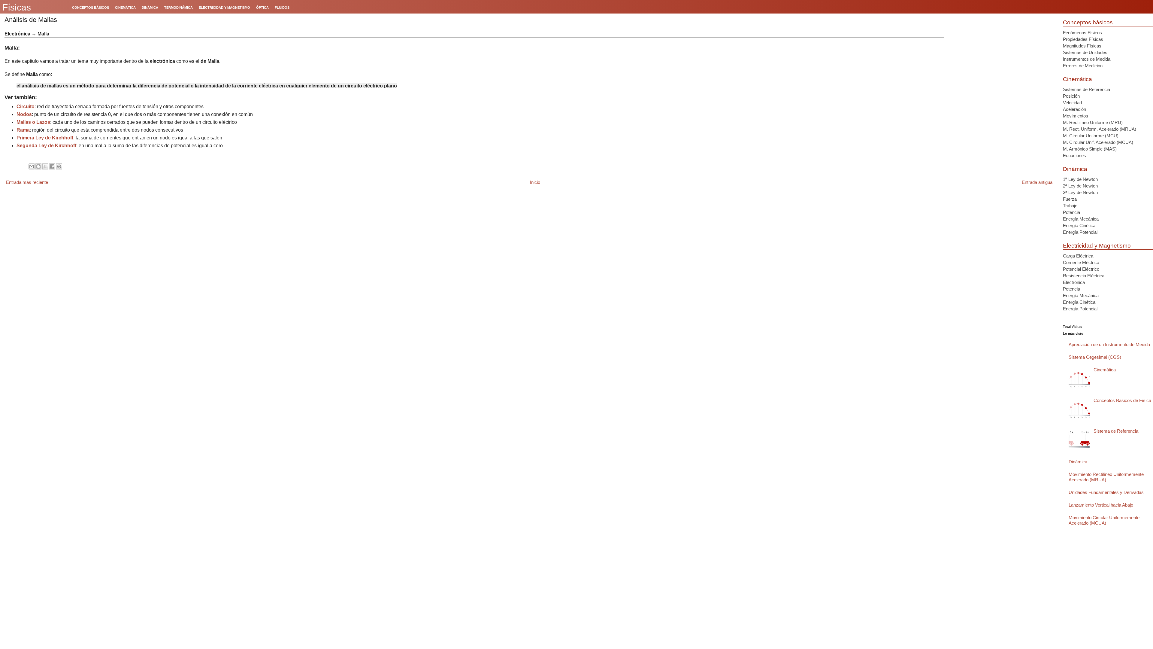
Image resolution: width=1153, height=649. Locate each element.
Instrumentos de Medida (1086, 59)
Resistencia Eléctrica (1083, 275)
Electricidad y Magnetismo (1097, 245)
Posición (1071, 96)
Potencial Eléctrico (1081, 269)
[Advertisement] (1001, 72)
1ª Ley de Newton (1080, 179)
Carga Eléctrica (1078, 255)
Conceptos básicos (1088, 22)
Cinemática (1077, 79)
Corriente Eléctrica (1081, 262)
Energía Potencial (1080, 232)
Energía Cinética (1079, 225)
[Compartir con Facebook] (52, 166)
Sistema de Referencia (1116, 431)
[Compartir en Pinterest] (59, 166)
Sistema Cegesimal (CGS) (1095, 357)
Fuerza (1070, 199)
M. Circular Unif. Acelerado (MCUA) (1098, 142)
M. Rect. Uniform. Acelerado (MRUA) (1099, 129)
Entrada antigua (1037, 182)
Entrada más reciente (27, 182)
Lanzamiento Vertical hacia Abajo (1101, 504)
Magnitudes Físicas (1082, 45)
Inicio (535, 182)
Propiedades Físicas (1083, 39)
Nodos (24, 114)
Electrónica (1074, 282)
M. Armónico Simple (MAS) (1090, 148)
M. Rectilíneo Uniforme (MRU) (1093, 122)
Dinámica (1075, 169)
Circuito (26, 106)
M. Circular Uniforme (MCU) (1090, 135)
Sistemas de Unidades (1085, 52)
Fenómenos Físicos (1082, 32)
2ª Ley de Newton (1080, 185)
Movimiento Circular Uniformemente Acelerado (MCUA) (1104, 520)
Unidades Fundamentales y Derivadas (1106, 492)
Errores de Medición (1083, 65)
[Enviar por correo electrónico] (32, 166)
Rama (23, 130)
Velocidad (1072, 102)
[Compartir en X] (45, 166)
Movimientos (1075, 115)
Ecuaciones (1074, 155)
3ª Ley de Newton (1080, 192)
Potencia (1071, 212)
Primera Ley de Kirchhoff (45, 137)
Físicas (16, 7)
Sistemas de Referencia (1086, 89)
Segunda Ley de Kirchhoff (46, 145)
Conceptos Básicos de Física (1122, 400)
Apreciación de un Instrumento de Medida (1109, 344)
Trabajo (1070, 205)
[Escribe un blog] (38, 166)
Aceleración (1074, 109)
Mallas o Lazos (33, 122)
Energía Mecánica (1081, 218)
